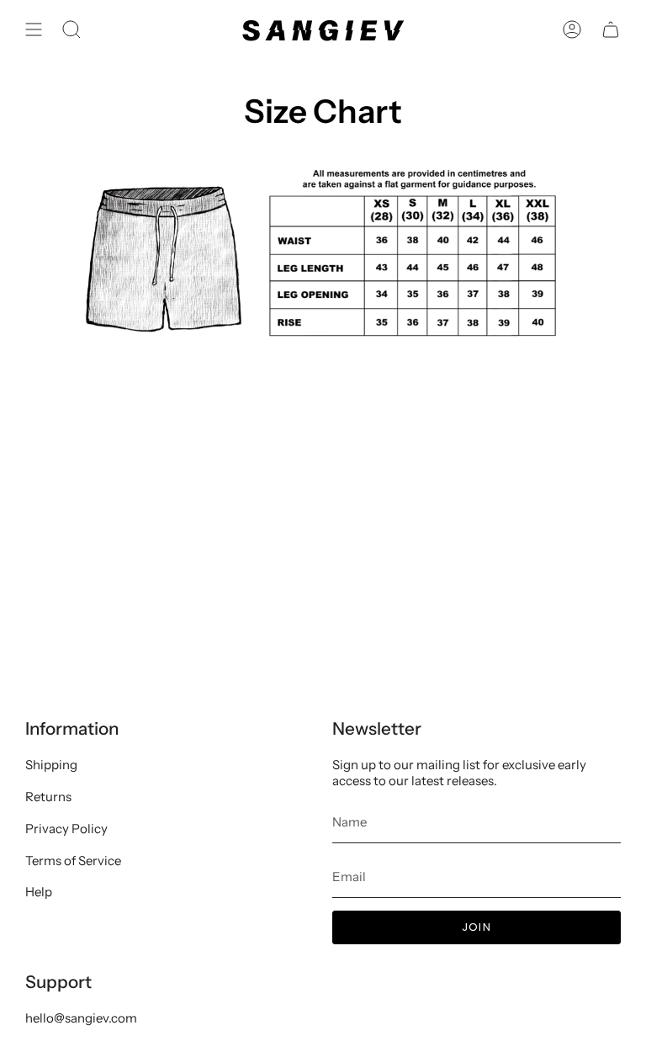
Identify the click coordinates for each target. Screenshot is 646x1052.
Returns (48, 797)
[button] (71, 29)
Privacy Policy (66, 829)
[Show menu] (33, 29)
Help (38, 892)
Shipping (51, 765)
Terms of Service (73, 861)
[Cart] (610, 29)
